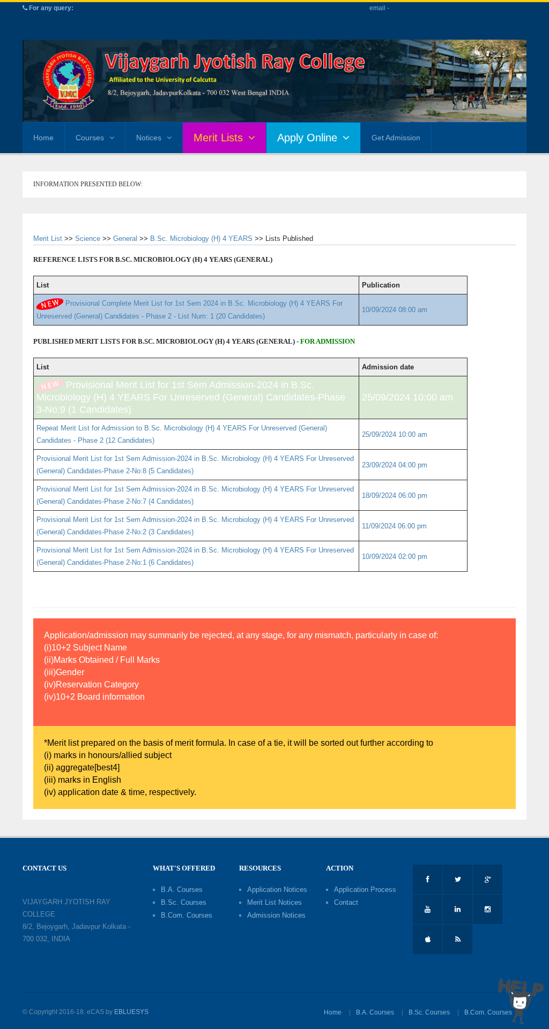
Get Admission (396, 137)
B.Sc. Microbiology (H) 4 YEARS (201, 238)
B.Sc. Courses (183, 902)
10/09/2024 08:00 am (394, 310)
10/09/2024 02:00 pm (394, 557)
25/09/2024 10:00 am (407, 397)
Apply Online (307, 137)
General (125, 238)
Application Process (365, 890)
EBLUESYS (131, 1012)
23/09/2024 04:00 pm (394, 465)
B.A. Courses (182, 890)
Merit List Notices (274, 902)
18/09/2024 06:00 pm (394, 495)
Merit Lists (218, 137)
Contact (346, 902)
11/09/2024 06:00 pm (394, 526)
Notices (148, 137)
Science (87, 238)
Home (43, 137)
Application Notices (277, 890)
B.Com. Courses (186, 915)
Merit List (47, 238)
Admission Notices (276, 915)
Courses (90, 137)
